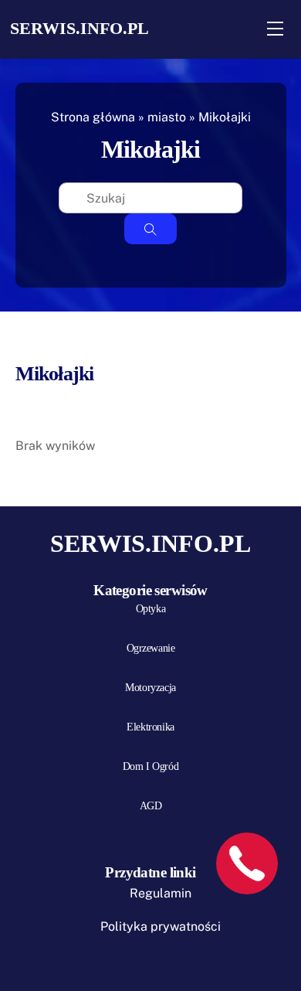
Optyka (150, 609)
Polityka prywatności (160, 926)
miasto (166, 117)
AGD (151, 806)
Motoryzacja (150, 687)
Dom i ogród (150, 766)
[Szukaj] (150, 228)
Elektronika (150, 727)
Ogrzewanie (151, 648)
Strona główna (93, 117)
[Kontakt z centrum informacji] (247, 863)
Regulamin (160, 893)
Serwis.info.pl (79, 28)
